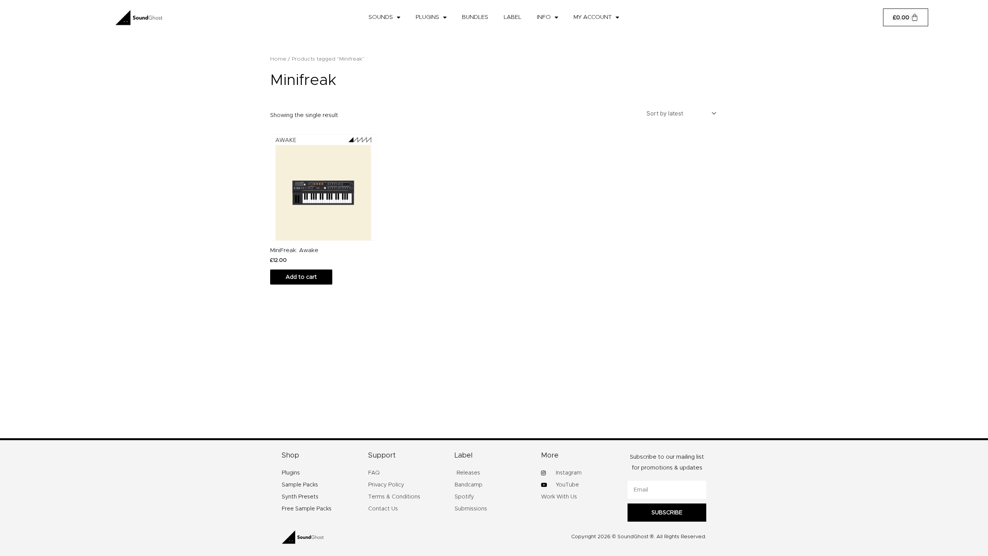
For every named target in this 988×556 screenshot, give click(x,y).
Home (278, 59)
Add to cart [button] (301, 277)
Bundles (475, 17)
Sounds (381, 17)
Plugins (427, 17)
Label (512, 17)
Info (544, 17)
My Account (593, 17)
